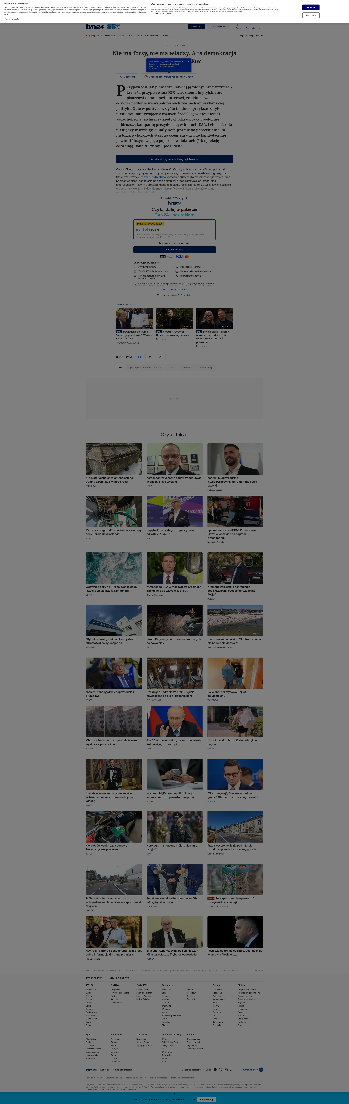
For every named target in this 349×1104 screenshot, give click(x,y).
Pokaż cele (311, 15)
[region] (174, 11)
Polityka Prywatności (12, 19)
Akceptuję (311, 7)
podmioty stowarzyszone (46, 7)
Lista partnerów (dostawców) (161, 13)
